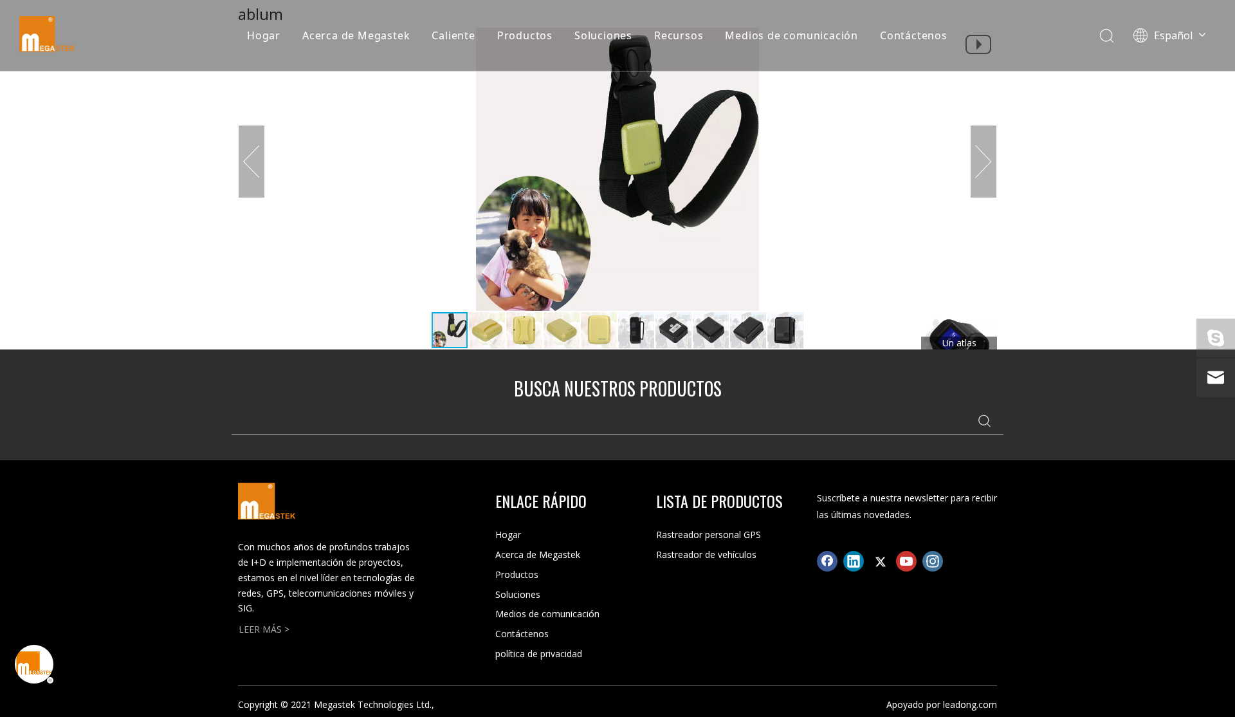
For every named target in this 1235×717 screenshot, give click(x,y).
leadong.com (970, 704)
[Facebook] (827, 561)
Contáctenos (913, 35)
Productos (525, 35)
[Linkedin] (853, 561)
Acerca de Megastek (356, 35)
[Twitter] (880, 561)
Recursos (678, 35)
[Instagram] (932, 561)
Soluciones (603, 35)
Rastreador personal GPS (708, 534)
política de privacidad (538, 653)
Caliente (453, 35)
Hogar (263, 35)
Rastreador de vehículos (706, 554)
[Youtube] (906, 561)
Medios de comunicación (791, 35)
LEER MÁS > (264, 629)
